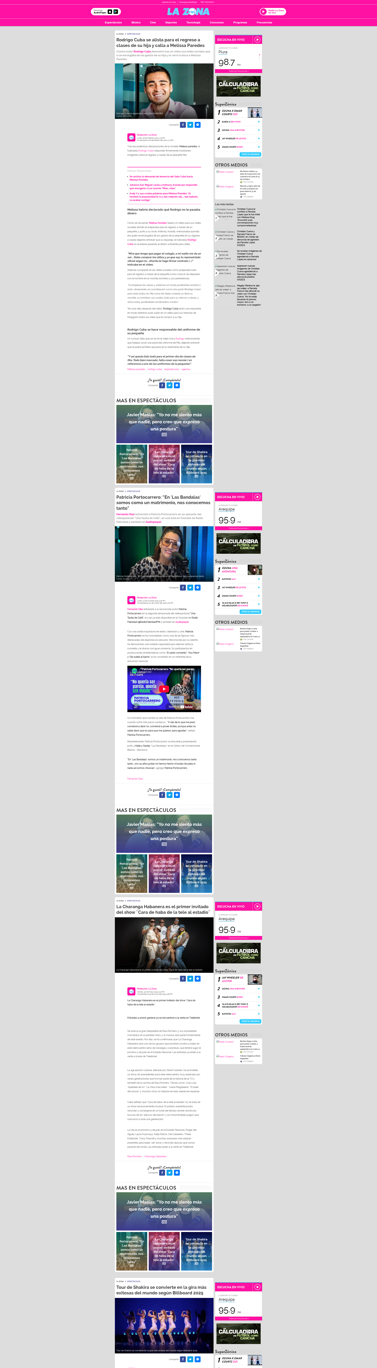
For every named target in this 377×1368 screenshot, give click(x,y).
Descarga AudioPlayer (188, 2)
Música (136, 22)
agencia (186, 369)
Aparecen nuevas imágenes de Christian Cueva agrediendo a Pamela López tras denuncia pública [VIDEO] (248, 273)
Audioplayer (153, 521)
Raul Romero (134, 1156)
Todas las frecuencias (238, 71)
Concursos (217, 22)
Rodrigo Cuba (146, 150)
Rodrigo (180, 338)
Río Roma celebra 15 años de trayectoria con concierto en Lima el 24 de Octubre (250, 175)
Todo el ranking (250, 154)
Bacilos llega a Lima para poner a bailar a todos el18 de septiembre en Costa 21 (250, 633)
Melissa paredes (136, 369)
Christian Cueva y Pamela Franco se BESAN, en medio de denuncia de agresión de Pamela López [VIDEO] (248, 238)
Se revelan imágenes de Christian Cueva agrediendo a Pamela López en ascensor (249, 255)
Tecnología (193, 22)
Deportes (171, 22)
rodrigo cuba (155, 369)
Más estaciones (207, 2)
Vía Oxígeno (248, 197)
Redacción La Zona (147, 135)
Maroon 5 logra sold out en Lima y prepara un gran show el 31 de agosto (250, 190)
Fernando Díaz (125, 514)
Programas (240, 22)
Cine (153, 22)
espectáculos (171, 369)
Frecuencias (264, 22)
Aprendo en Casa (169, 2)
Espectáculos (113, 22)
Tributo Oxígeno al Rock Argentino (250, 644)
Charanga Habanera (155, 1156)
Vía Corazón (248, 182)
